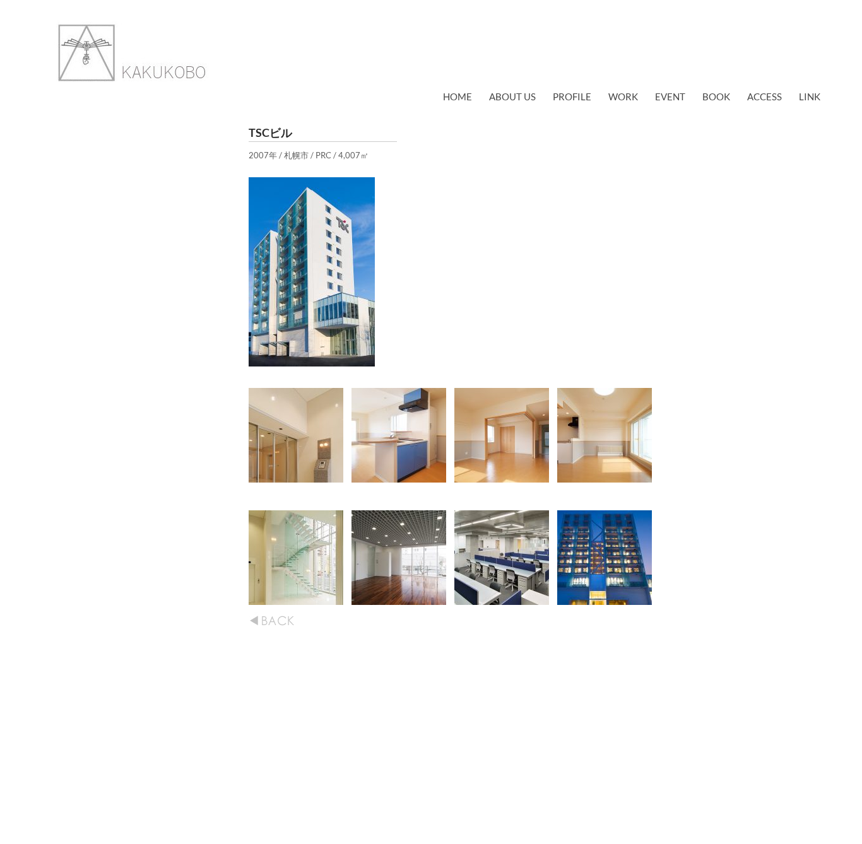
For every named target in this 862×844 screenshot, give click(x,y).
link (809, 96)
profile (572, 96)
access (764, 96)
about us (512, 96)
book (716, 96)
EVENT (670, 96)
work (623, 96)
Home (457, 96)
